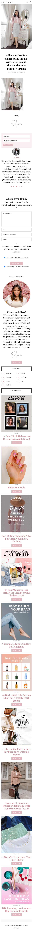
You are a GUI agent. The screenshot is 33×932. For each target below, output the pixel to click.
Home (16, 746)
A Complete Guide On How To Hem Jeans (16, 645)
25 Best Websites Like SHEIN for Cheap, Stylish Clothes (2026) (16, 592)
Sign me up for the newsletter (17, 257)
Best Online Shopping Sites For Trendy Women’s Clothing (16, 538)
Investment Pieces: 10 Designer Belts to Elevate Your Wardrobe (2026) (16, 805)
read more (16, 362)
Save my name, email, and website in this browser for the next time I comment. (16, 249)
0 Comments (21, 72)
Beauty (16, 433)
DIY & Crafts (16, 641)
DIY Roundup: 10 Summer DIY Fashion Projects (16, 909)
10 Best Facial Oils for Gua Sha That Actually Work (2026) (16, 697)
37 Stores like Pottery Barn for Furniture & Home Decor (16, 751)
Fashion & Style (16, 533)
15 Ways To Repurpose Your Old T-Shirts (17, 858)
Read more (16, 442)
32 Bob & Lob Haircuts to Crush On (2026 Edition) (16, 438)
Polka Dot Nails (16, 487)
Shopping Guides (16, 800)
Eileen (16, 157)
